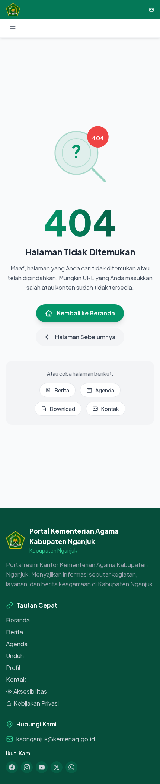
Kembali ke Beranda (86, 313)
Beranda (18, 620)
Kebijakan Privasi (36, 703)
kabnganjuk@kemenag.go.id (55, 739)
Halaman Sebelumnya (85, 337)
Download (62, 408)
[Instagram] (27, 767)
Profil (13, 667)
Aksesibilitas (30, 691)
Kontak (110, 408)
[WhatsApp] (71, 767)
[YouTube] (42, 767)
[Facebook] (12, 767)
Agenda (104, 390)
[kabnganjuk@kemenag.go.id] (151, 9)
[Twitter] (57, 767)
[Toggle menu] (12, 28)
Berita (62, 390)
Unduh (15, 656)
